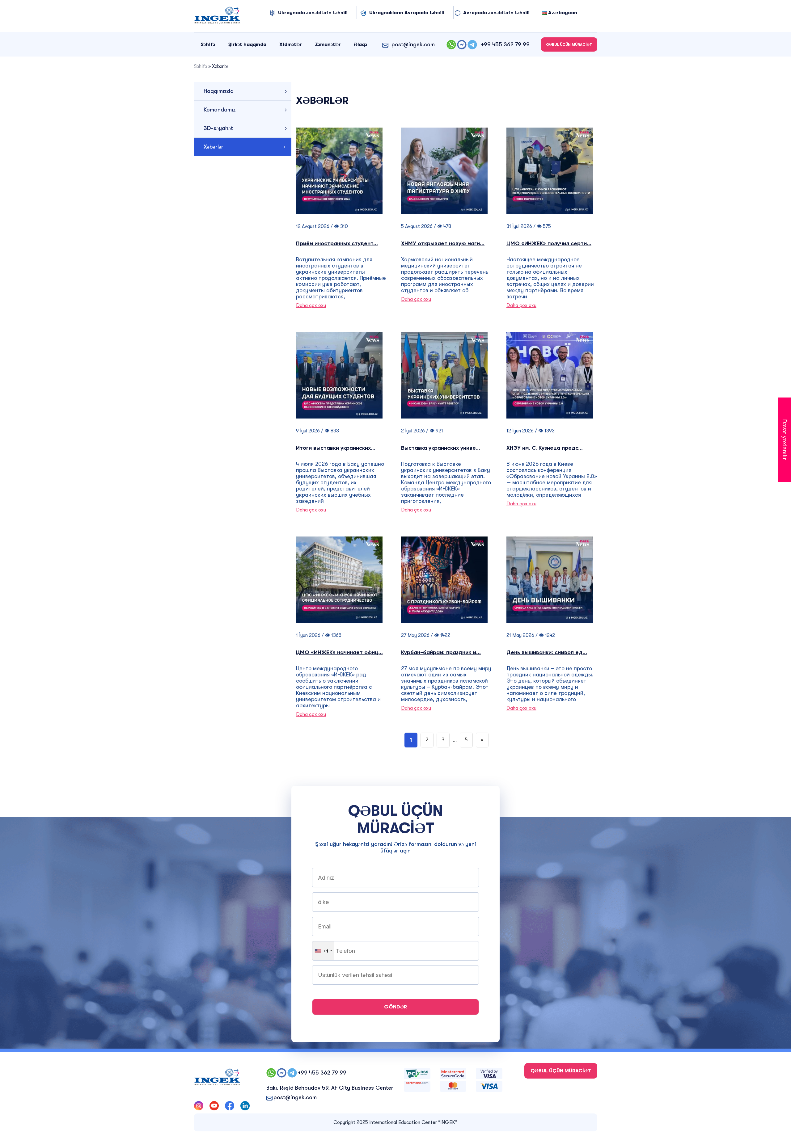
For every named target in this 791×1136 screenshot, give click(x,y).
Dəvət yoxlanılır (785, 439)
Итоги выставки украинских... (335, 448)
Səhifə (208, 44)
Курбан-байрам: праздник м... (441, 652)
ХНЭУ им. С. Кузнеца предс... (544, 448)
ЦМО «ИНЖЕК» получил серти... (548, 243)
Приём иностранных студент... (337, 243)
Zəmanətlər (328, 44)
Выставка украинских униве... (440, 448)
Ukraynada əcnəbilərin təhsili (313, 12)
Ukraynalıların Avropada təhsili (406, 12)
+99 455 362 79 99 (505, 44)
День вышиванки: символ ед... (546, 652)
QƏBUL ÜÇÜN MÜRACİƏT (569, 44)
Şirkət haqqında (247, 44)
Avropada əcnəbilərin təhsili (496, 12)
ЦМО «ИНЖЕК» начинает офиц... (339, 652)
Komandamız (220, 110)
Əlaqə (360, 44)
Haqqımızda (219, 91)
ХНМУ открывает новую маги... (442, 243)
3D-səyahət (218, 128)
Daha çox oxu (311, 305)
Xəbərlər (213, 147)
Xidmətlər (290, 44)
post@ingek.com (413, 44)
